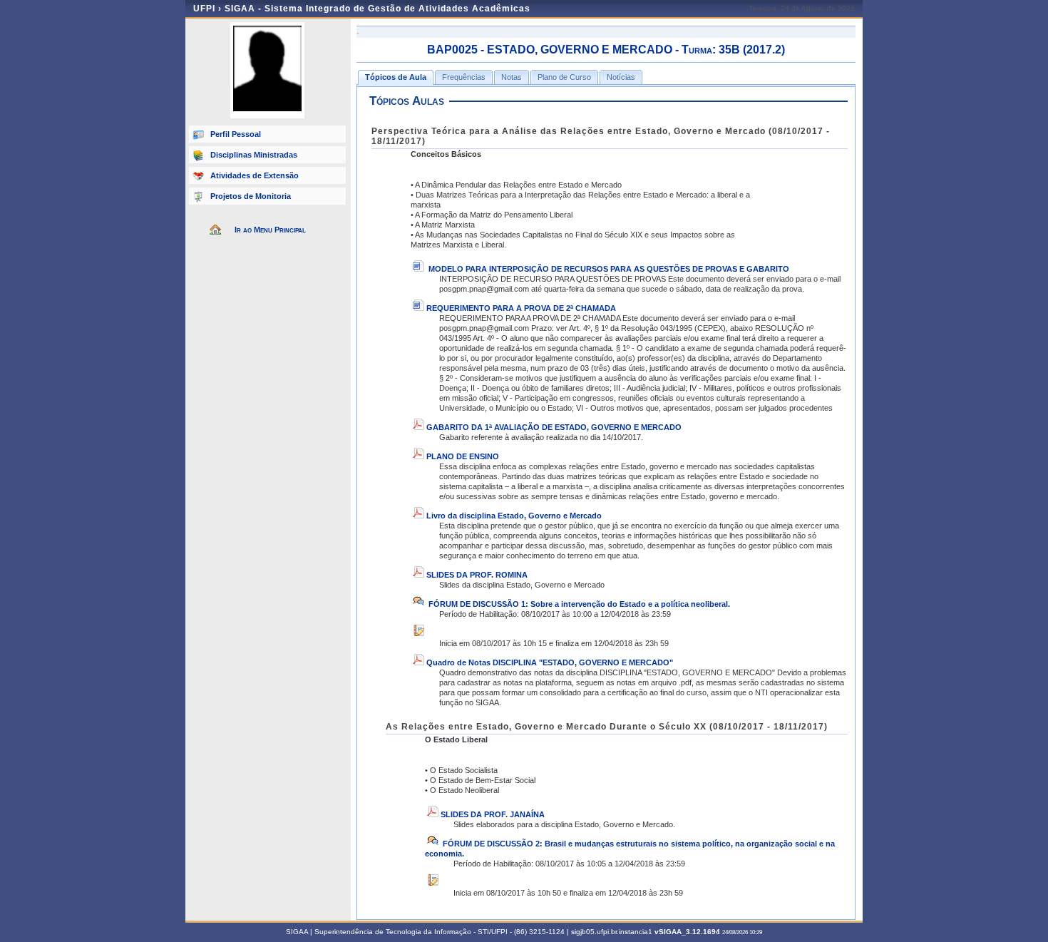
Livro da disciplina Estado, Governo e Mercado (514, 515)
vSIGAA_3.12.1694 (687, 932)
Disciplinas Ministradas (253, 154)
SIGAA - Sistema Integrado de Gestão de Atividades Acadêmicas (377, 9)
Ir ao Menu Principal (270, 229)
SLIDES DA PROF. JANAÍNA (493, 814)
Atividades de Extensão (254, 175)
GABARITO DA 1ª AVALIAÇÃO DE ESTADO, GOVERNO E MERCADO (554, 427)
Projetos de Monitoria (250, 196)
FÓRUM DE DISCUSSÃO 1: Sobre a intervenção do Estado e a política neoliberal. (578, 604)
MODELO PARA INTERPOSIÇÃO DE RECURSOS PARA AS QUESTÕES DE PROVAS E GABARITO (608, 269)
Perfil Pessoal (235, 134)
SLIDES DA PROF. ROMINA (477, 574)
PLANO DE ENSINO (462, 456)
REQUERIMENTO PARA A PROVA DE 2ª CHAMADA (521, 308)
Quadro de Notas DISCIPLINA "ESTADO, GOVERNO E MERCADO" (549, 662)
